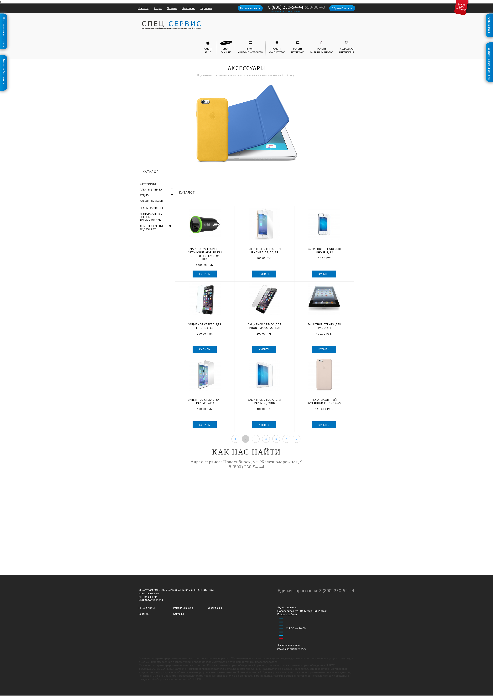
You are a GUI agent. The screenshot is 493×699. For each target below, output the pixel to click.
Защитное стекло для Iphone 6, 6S (204, 326)
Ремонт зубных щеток (3, 59)
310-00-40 (314, 7)
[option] (246, 111)
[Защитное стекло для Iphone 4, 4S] (324, 224)
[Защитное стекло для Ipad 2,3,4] (324, 299)
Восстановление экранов (3, 18)
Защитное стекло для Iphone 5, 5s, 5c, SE (264, 250)
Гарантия (206, 8)
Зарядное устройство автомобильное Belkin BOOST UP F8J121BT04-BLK (205, 254)
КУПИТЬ (204, 274)
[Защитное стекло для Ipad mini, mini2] (264, 375)
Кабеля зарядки (151, 200)
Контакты (188, 8)
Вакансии (144, 614)
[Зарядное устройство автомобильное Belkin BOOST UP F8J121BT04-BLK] (205, 224)
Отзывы (172, 8)
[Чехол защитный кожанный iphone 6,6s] (324, 375)
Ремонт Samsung (183, 608)
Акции (158, 8)
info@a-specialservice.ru (291, 649)
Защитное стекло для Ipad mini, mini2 (264, 401)
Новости (143, 8)
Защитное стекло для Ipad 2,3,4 (324, 326)
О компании (215, 608)
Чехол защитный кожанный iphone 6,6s (324, 401)
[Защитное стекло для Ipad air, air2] (205, 375)
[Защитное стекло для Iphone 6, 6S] (205, 299)
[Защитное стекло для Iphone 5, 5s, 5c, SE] (264, 224)
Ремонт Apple (147, 608)
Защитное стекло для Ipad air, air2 (204, 401)
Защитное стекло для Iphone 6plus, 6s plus (264, 326)
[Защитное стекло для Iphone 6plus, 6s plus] (264, 299)
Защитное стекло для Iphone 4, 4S (324, 250)
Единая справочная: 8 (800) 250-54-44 (316, 591)
